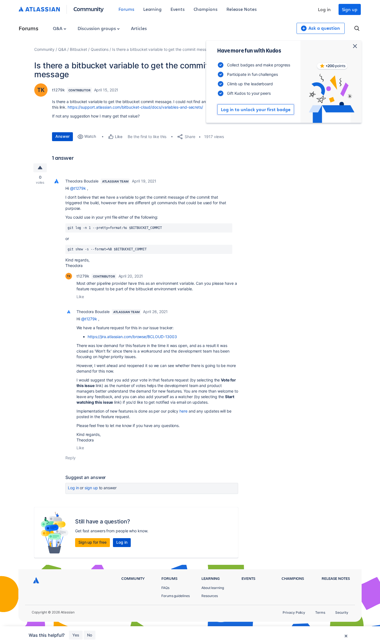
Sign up (349, 9)
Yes (75, 635)
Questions (99, 49)
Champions (206, 9)
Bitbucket (78, 49)
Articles (139, 28)
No (89, 635)
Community (88, 9)
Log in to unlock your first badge (255, 109)
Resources (209, 596)
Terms (320, 612)
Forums (126, 9)
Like (80, 296)
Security (341, 612)
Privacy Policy (294, 612)
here (183, 411)
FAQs (165, 588)
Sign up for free (92, 542)
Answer (62, 136)
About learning (212, 588)
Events (178, 9)
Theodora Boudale (81, 181)
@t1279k (78, 188)
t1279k (58, 90)
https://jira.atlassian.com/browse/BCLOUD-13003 (132, 336)
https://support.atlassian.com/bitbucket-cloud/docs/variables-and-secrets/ (135, 107)
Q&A (58, 28)
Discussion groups (97, 28)
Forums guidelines (175, 596)
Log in (324, 9)
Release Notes (241, 9)
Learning (152, 9)
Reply (70, 457)
